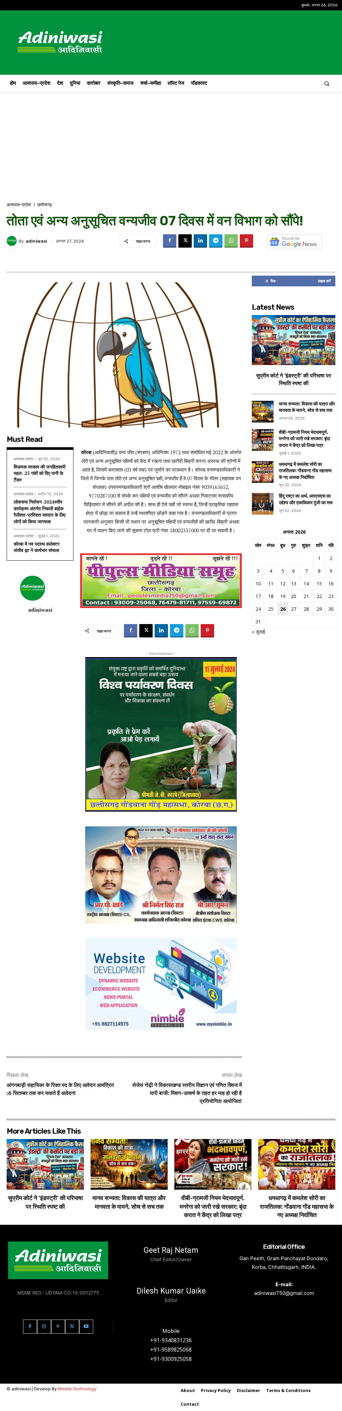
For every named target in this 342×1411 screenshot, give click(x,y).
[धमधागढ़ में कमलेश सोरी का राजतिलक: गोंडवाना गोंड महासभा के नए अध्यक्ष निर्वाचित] (263, 472)
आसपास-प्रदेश (19, 205)
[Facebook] (169, 241)
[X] (185, 241)
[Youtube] (86, 1327)
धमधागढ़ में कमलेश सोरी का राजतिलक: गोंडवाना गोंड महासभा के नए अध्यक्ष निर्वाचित (305, 471)
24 (258, 609)
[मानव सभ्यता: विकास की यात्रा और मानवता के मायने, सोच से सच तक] (263, 411)
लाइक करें (324, 280)
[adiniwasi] (13, 241)
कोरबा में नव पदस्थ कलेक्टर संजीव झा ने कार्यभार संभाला (36, 547)
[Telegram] (215, 241)
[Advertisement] (171, 151)
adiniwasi (36, 241)
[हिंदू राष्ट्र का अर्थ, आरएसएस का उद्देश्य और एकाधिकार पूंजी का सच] (263, 504)
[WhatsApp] (231, 241)
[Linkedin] (200, 241)
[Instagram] (44, 1327)
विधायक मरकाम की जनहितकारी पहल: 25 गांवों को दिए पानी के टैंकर (39, 473)
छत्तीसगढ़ (44, 205)
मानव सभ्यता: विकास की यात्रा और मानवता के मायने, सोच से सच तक (307, 407)
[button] (326, 83)
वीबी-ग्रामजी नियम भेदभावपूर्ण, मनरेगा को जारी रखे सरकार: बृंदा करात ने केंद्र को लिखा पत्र (304, 439)
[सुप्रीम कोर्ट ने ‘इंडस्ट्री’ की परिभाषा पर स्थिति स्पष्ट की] (293, 340)
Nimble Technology (77, 1388)
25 (271, 609)
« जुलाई (258, 631)
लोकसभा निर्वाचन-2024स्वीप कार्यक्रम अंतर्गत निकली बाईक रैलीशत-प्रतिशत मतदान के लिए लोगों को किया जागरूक (39, 512)
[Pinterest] (246, 241)
